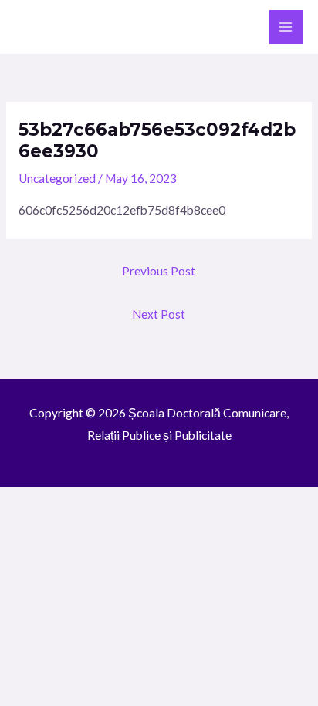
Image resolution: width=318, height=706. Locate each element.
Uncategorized (57, 178)
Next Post (158, 314)
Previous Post (158, 271)
